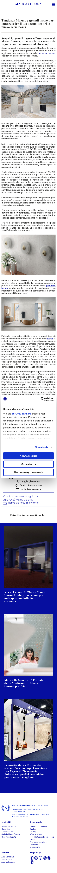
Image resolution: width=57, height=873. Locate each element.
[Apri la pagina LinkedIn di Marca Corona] (40, 858)
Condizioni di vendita (38, 827)
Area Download (7, 857)
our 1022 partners (21, 413)
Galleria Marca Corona (10, 834)
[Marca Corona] (28, 5)
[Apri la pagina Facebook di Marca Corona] (31, 858)
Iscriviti (31, 489)
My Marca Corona (8, 827)
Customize (26, 464)
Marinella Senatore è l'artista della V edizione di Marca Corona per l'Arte (24, 683)
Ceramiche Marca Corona (22, 810)
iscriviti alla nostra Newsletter (23, 502)
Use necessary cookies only (28, 472)
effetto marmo (47, 53)
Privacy (33, 832)
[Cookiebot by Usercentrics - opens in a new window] (41, 399)
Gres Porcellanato (8, 837)
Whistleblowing (36, 834)
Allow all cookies (28, 456)
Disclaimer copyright (38, 842)
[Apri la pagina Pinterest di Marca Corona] (45, 858)
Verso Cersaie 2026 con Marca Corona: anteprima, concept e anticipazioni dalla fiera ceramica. (24, 597)
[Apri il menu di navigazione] (53, 4)
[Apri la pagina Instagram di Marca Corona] (36, 858)
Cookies (33, 829)
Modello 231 (35, 848)
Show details (41, 447)
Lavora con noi (7, 832)
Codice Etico (35, 845)
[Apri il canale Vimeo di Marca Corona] (31, 863)
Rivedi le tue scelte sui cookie (42, 837)
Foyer (50, 338)
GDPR (32, 840)
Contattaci (5, 829)
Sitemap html (6, 860)
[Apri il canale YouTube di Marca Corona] (49, 858)
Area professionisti (9, 862)
